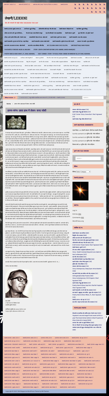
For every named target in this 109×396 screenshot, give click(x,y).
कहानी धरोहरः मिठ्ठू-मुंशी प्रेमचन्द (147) (81, 112)
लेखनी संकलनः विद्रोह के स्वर (66, 29)
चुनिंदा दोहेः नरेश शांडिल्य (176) (79, 264)
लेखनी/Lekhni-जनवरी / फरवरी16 (12, 347)
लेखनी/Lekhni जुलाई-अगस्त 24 (85, 380)
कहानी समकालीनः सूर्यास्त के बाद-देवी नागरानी (63, 41)
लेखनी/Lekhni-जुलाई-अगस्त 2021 (68, 367)
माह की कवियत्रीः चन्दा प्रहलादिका (54, 33)
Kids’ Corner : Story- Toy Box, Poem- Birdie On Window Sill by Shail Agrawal (64, 54)
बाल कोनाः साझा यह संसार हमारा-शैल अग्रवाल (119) (84, 302)
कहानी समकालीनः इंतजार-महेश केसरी (40, 41)
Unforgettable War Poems (80, 45)
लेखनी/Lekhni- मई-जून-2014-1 (80, 338)
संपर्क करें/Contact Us (24, 4)
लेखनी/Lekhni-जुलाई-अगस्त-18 (12, 357)
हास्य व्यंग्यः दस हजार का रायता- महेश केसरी (14, 45)
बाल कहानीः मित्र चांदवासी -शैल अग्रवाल (72, 69)
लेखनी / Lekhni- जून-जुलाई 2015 (56, 344)
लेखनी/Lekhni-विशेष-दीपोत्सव (49, 370)
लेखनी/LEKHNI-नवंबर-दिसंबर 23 (11, 380)
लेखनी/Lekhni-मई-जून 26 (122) (81, 299)
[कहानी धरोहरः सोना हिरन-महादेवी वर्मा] (100, 8)
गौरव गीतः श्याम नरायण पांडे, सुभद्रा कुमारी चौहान (57, 57)
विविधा (74, 172)
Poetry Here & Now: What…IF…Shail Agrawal (19, 54)
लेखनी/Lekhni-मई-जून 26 (10, 57)
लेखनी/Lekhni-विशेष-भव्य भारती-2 (67, 370)
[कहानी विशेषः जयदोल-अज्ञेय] (104, 12)
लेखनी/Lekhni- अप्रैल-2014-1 (12, 338)
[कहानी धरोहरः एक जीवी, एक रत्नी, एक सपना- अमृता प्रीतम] (100, 4)
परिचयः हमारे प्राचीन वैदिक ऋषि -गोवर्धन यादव (15, 37)
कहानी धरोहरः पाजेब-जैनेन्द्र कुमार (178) (82, 261)
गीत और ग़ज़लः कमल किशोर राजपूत (34, 33)
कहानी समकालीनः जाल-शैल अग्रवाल (78, 37)
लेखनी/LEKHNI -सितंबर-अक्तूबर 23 (85, 377)
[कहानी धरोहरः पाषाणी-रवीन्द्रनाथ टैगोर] (79, 8)
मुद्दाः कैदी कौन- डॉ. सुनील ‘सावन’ (86, 33)
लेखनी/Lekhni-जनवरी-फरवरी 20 (92, 361)
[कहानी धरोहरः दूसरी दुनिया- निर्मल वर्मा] (75, 8)
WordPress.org (78, 221)
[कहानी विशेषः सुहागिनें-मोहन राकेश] (83, 4)
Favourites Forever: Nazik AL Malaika (17, 49)
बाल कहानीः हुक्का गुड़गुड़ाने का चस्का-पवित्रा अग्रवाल (15, 77)
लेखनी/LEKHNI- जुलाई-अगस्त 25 (12, 387)
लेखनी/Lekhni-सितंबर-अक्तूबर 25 (30, 387)
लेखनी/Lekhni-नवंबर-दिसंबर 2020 (87, 364)
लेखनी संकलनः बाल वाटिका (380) (80, 233)
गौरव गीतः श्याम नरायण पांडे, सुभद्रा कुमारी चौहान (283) (85, 240)
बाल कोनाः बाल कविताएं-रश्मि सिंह (36, 45)
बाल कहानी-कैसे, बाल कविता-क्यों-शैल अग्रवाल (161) (85, 273)
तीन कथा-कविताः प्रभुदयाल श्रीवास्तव (60, 61)
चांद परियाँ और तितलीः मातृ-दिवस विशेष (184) (83, 259)
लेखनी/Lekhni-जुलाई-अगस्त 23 (66, 377)
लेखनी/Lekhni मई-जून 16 (46, 347)
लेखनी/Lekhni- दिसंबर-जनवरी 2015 (72, 341)
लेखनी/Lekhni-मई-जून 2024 (67, 380)
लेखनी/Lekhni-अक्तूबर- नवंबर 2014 (52, 341)
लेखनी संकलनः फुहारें (70, 33)
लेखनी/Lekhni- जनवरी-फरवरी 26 (68, 387)
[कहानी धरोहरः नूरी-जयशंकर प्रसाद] (75, 4)
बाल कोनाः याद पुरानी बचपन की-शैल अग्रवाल (13, 61)
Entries (76, 214)
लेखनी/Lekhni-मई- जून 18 (83, 354)
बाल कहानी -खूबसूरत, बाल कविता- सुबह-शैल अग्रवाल (15, 73)
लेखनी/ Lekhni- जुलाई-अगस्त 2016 (64, 347)
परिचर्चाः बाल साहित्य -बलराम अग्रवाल (33, 65)
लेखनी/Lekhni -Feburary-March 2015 (15, 344)
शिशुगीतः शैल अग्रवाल (75, 61)
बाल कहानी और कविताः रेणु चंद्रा (74, 73)
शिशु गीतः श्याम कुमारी (31, 61)
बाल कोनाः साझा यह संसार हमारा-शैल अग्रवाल (40, 73)
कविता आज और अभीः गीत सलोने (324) (81, 238)
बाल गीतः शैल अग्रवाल (44, 61)
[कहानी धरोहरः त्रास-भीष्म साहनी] (96, 4)
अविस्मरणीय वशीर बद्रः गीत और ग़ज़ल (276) (83, 242)
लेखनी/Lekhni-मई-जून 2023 (49, 377)
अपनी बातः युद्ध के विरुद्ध (29, 29)
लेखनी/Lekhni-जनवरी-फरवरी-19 (68, 357)
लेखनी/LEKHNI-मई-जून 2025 (85, 384)
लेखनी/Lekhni (64, 4)
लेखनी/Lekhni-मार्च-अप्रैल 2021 (32, 367)
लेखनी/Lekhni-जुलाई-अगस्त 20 (47, 364)
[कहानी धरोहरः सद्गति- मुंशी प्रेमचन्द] (96, 8)
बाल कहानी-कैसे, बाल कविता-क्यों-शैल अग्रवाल (14, 69)
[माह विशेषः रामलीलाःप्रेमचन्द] (92, 8)
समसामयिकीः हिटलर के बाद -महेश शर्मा (38, 37)
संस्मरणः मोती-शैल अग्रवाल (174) (80, 109)
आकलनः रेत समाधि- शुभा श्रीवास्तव (85, 41)
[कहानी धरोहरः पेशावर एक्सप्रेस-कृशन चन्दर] (83, 8)
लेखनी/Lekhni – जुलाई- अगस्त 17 (81, 351)
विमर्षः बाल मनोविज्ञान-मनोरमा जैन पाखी (52, 65)
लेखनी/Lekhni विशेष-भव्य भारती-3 (47, 374)
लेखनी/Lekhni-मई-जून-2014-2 (12, 341)
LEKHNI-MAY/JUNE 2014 (62, 338)
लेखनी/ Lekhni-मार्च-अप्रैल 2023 (31, 377)
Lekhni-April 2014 (46, 338)
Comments (78, 217)
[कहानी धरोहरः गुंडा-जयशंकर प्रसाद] (104, 8)
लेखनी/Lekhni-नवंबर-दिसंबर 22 (84, 374)
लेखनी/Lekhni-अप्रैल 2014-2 (30, 338)
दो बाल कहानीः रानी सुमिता (55, 69)
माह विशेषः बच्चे (87, 61)
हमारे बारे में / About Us (10, 4)
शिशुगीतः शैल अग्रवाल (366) (79, 235)
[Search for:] (93, 97)
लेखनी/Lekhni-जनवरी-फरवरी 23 (12, 377)
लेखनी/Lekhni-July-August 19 (31, 361)
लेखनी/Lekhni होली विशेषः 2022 (11, 374)
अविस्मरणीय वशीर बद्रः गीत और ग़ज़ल (47, 29)
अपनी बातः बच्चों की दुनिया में (26, 57)
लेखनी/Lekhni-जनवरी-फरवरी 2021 (12, 367)
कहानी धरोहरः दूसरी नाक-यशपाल (58, 37)
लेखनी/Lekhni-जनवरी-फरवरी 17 (29, 351)
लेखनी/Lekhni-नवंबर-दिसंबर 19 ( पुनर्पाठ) (71, 361)
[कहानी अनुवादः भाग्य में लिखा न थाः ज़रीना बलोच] (92, 12)
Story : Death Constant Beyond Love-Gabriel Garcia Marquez (54, 49)
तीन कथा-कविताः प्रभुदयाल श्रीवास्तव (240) (83, 249)
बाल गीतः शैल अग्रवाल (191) (79, 257)
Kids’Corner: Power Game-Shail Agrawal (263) (87, 245)
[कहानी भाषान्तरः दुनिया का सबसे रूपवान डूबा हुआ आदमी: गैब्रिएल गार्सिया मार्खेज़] (92, 4)
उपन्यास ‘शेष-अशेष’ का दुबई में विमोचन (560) (83, 322)
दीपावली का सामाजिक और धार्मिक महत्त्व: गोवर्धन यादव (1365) (86, 313)
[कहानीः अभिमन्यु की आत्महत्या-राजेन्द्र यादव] (79, 4)
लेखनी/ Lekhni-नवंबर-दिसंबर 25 (49, 387)
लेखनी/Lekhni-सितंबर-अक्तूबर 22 (66, 374)
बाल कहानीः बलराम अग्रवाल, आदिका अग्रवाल (37, 69)
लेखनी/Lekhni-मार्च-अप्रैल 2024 (49, 380)
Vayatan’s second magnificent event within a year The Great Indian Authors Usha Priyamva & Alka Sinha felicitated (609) (87, 318)
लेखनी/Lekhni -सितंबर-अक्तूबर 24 (12, 384)
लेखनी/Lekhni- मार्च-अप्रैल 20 (11, 364)
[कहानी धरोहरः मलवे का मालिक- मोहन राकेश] (88, 8)
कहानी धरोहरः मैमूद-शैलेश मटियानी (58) (82, 119)
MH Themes (45, 391)
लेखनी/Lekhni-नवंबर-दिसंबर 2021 (31, 370)
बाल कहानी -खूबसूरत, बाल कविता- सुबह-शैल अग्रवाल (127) (86, 292)
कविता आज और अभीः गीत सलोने (92, 57)
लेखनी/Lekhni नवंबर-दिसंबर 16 (11, 351)
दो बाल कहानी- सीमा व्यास (58, 73)
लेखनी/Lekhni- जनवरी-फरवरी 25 (50, 384)
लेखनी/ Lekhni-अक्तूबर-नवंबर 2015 (95, 344)
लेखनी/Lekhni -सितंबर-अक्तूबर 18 (31, 357)
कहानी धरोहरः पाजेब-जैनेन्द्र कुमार (71, 65)
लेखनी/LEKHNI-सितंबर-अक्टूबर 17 (12, 354)
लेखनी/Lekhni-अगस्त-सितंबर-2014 (31, 341)
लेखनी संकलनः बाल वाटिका (76, 57)
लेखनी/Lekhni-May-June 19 (12, 361)
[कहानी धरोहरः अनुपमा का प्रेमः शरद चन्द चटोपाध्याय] (96, 12)
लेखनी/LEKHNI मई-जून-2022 (29, 374)
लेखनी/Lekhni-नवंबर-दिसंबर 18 (49, 357)
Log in (74, 210)
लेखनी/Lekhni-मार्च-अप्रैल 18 (67, 354)
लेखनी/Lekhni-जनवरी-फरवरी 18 (48, 354)
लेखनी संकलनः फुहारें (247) (79, 247)
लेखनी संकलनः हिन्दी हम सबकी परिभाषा (92, 130)
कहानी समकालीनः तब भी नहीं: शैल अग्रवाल (91, 65)
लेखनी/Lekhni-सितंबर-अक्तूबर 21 (12, 370)
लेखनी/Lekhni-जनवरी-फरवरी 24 (30, 380)
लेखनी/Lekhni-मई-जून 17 (64, 351)
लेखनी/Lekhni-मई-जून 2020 (29, 364)
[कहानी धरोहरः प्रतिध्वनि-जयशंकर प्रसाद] (88, 4)
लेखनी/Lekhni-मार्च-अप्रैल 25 (68, 384)
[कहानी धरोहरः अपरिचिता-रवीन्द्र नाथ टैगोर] (100, 12)
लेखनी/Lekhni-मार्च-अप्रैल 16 (30, 347)
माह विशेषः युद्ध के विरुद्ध (82, 29)
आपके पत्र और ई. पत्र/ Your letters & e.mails (45, 4)
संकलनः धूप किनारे (40, 57)
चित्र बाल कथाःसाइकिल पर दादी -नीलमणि (39, 77)
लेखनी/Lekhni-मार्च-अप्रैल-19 (86, 357)
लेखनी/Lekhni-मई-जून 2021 (50, 367)
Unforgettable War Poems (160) (82, 276)
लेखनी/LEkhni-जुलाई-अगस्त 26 (12, 29)
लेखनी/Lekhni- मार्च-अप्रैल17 (47, 351)
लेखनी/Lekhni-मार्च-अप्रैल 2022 (86, 370)
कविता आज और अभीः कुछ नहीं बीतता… (13, 33)
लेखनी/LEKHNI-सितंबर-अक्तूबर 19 (51, 361)
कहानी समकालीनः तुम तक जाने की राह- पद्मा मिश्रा (16, 41)
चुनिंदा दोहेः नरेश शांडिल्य (93, 134)
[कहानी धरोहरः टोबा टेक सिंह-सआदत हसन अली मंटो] (104, 4)
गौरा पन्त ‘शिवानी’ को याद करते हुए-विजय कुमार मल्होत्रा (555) (87, 325)
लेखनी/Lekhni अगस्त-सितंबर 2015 (76, 344)
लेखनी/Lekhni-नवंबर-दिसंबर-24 (31, 384)
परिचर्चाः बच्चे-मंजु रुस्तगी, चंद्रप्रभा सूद (13, 65)
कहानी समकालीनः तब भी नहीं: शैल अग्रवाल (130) (84, 290)
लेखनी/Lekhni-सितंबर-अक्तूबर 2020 (66, 364)
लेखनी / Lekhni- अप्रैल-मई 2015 (37, 344)
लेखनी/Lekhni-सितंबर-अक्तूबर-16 (84, 347)
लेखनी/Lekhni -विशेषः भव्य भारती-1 (88, 367)
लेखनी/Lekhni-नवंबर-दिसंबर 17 (30, 354)
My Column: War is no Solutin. (57, 45)
